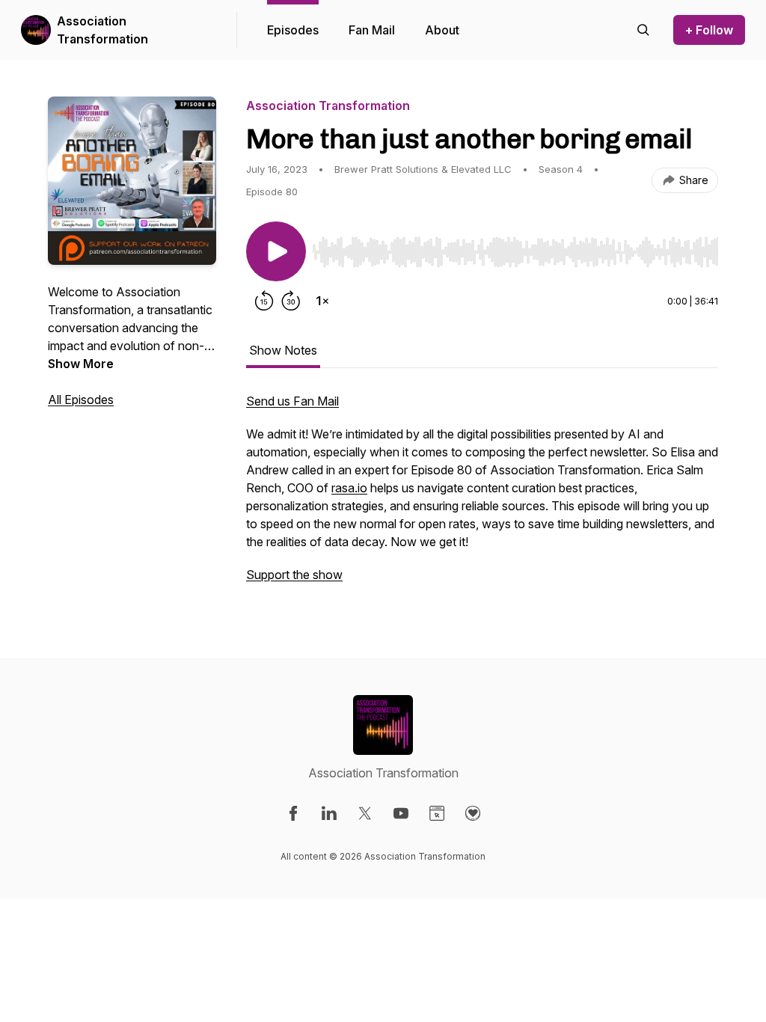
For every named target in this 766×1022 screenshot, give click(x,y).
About (442, 29)
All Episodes (81, 399)
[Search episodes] (643, 30)
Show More (81, 363)
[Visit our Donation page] (472, 813)
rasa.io (349, 487)
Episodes (293, 29)
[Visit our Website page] (436, 813)
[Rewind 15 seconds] (264, 300)
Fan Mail (372, 29)
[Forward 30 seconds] (291, 300)
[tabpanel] (482, 495)
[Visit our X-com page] (365, 813)
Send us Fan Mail (292, 401)
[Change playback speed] (322, 300)
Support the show (294, 574)
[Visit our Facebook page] (293, 813)
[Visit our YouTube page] (400, 813)
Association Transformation (102, 29)
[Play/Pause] (276, 251)
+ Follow (709, 29)
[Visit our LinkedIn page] (329, 813)
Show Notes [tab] (283, 350)
